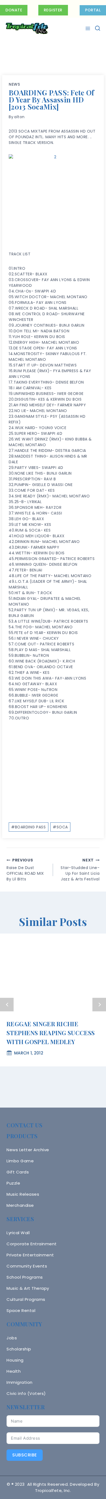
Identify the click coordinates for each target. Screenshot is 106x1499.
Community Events (27, 1266)
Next (99, 1004)
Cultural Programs (26, 1299)
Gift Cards (18, 1172)
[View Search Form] (98, 28)
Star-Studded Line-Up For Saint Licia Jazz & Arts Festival (80, 869)
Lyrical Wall (18, 1233)
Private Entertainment (30, 1255)
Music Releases (23, 1194)
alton (19, 117)
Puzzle (13, 1183)
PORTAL (93, 10)
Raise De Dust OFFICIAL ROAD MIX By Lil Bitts (25, 869)
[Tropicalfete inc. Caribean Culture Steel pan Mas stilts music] (26, 28)
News (14, 84)
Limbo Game (20, 1161)
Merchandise (20, 1205)
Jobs (12, 1338)
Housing (15, 1360)
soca (60, 827)
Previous (7, 1004)
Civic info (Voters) (26, 1393)
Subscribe (24, 1455)
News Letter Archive (28, 1150)
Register (53, 10)
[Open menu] (88, 28)
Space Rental (21, 1310)
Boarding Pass (28, 827)
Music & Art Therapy (28, 1288)
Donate (13, 10)
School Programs (25, 1277)
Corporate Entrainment (32, 1244)
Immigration (20, 1382)
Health (14, 1371)
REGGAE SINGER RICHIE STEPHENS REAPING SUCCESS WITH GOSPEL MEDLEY (51, 1033)
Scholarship (19, 1349)
